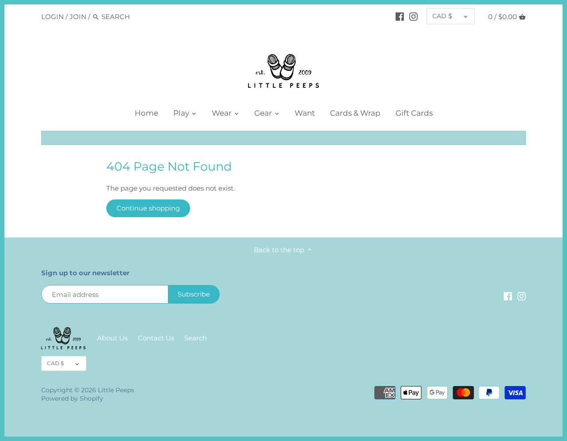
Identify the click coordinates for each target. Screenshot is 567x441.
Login (52, 16)
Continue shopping (148, 208)
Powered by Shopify (72, 398)
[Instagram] (413, 16)
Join (78, 16)
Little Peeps (116, 390)
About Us (112, 338)
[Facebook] (400, 16)
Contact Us (156, 338)
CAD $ (442, 16)
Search (195, 338)
